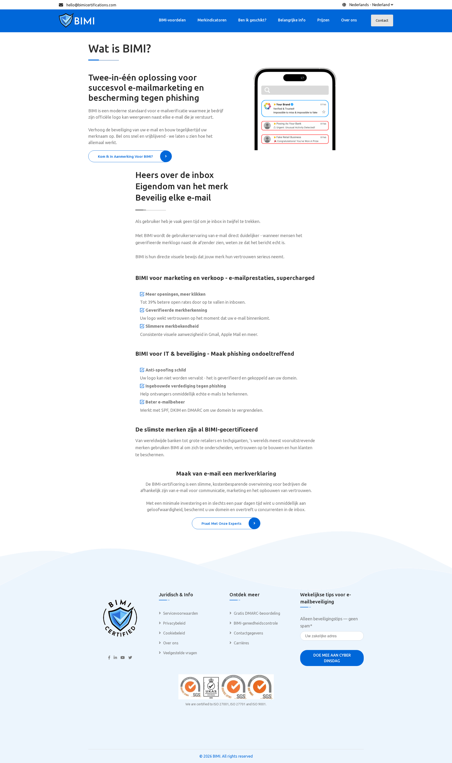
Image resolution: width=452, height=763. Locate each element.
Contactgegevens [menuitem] (248, 633)
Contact (382, 20)
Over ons (349, 20)
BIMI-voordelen (172, 20)
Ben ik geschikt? (252, 20)
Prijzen (323, 20)
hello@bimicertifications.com (91, 5)
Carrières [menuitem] (241, 643)
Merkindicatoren (212, 20)
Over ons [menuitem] (170, 643)
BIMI (216, 756)
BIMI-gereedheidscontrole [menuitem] (256, 623)
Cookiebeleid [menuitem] (174, 633)
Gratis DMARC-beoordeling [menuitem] (257, 613)
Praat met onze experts (221, 523)
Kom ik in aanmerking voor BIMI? (125, 156)
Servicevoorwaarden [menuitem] (180, 613)
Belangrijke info (292, 20)
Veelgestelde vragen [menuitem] (180, 653)
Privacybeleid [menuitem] (174, 623)
